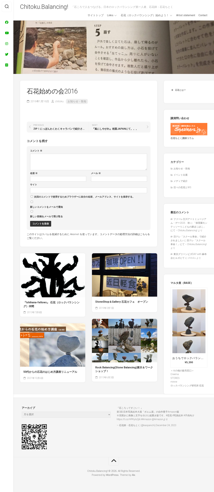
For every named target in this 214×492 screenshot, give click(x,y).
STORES (175, 378)
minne (174, 381)
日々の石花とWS (182, 187)
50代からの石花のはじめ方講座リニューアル (50, 371)
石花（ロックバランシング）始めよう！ (145, 15)
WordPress (112, 474)
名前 (34, 173)
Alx (133, 474)
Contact (202, 15)
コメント (36, 150)
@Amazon (157, 419)
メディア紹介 (181, 181)
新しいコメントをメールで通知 (46, 207)
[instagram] (6, 43)
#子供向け (189, 415)
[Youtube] (6, 33)
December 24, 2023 (166, 425)
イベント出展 (181, 175)
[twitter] (6, 54)
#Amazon (146, 419)
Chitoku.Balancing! (44, 6)
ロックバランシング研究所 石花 (187, 385)
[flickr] (6, 65)
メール (96, 173)
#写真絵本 (177, 415)
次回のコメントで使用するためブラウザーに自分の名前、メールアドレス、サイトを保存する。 (84, 196)
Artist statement (185, 15)
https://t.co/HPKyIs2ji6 (129, 419)
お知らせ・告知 (77, 101)
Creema (175, 374)
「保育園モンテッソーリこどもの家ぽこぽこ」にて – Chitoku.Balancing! (189, 227)
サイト (33, 184)
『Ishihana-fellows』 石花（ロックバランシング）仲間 (51, 304)
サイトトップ (96, 15)
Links (110, 15)
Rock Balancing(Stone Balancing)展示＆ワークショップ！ (124, 369)
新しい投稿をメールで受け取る (46, 216)
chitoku (59, 101)
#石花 (169, 415)
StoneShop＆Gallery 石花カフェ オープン (121, 301)
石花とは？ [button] (180, 90)
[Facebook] (6, 22)
